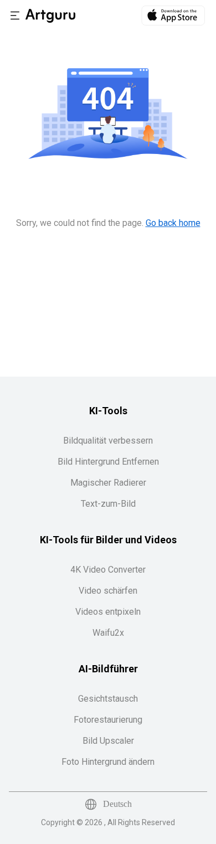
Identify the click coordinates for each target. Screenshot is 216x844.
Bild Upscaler (108, 740)
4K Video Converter (108, 569)
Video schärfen (108, 590)
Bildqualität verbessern (108, 440)
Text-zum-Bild (108, 503)
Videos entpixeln (108, 611)
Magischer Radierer (108, 482)
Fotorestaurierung (108, 719)
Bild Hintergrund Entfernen (108, 461)
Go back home (173, 223)
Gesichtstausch (108, 698)
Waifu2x (108, 632)
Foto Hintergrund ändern (108, 761)
